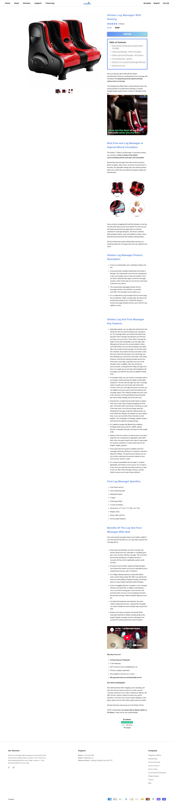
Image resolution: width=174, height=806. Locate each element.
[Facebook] (9, 767)
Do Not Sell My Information (157, 772)
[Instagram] (13, 767)
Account (147, 3)
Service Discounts (154, 762)
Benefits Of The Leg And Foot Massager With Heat (128, 62)
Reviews (26, 3)
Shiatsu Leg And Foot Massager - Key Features (127, 55)
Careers (151, 779)
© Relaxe (11, 799)
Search (157, 3)
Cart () (166, 3)
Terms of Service (153, 766)
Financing (50, 3)
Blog (149, 783)
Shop (16, 3)
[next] (99, 49)
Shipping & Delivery (154, 755)
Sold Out (127, 34)
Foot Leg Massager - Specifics (122, 59)
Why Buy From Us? (118, 66)
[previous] (29, 49)
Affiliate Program (153, 776)
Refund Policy (152, 759)
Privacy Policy (153, 769)
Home (7, 3)
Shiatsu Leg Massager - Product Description (126, 52)
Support (38, 3)
